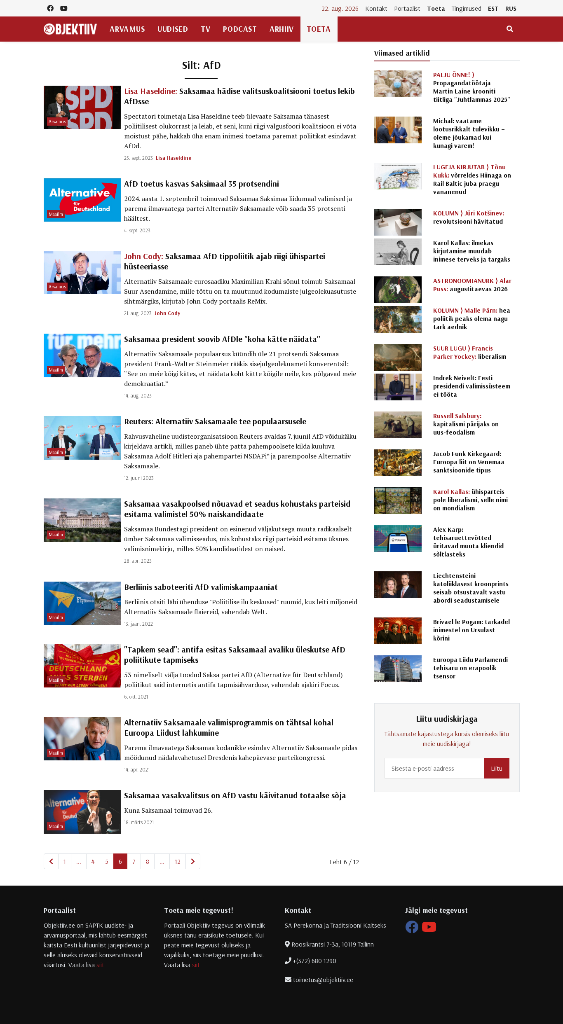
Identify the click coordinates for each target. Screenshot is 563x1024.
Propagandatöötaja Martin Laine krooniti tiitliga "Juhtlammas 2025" (471, 86)
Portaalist (407, 8)
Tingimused (466, 8)
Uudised (172, 29)
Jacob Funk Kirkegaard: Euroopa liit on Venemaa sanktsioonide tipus (468, 461)
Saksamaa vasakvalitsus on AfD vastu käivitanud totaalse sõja (235, 795)
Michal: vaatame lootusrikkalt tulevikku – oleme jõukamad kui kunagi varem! (469, 133)
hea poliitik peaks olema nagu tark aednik (471, 318)
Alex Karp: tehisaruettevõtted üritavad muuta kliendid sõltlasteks (468, 541)
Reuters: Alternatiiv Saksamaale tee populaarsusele (215, 421)
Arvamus (127, 29)
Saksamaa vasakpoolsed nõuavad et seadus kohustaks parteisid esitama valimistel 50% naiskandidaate (237, 508)
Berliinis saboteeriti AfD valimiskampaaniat (201, 587)
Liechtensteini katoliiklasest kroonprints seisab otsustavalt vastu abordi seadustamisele (471, 587)
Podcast (240, 29)
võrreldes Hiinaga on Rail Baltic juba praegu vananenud (472, 179)
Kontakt (376, 8)
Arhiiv (281, 29)
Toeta (436, 8)
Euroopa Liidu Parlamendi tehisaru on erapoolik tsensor (470, 667)
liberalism (469, 352)
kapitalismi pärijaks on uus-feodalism (466, 423)
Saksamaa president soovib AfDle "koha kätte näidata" (222, 339)
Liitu (496, 768)
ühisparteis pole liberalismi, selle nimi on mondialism (470, 499)
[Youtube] (429, 929)
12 (178, 861)
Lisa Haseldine (173, 157)
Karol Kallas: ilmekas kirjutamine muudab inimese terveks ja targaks (471, 250)
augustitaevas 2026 (472, 284)
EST (493, 8)
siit (100, 965)
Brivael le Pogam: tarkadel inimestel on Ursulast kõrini (471, 629)
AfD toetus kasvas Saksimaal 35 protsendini (201, 183)
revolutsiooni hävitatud (468, 217)
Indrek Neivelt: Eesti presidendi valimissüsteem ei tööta (471, 386)
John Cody (167, 313)
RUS (510, 8)
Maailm (56, 214)
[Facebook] (411, 929)
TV (205, 29)
